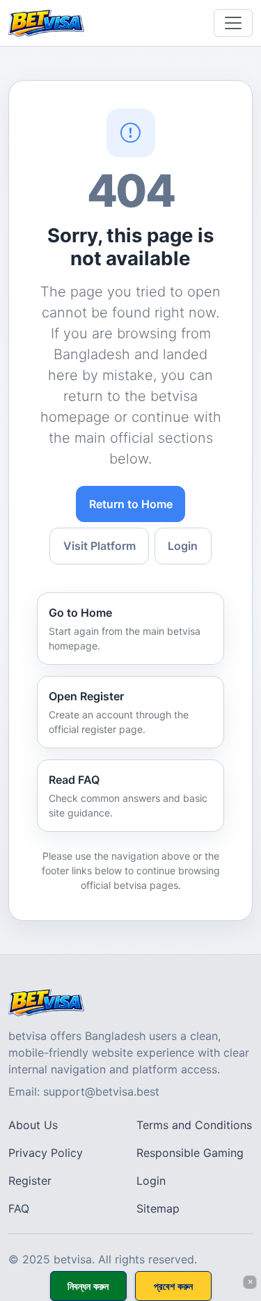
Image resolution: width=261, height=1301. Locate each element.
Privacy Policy (45, 1153)
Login (183, 546)
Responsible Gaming (190, 1153)
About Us (33, 1125)
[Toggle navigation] (233, 23)
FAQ (18, 1208)
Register (30, 1181)
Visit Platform (99, 546)
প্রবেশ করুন (173, 1286)
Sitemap (158, 1208)
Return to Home (131, 504)
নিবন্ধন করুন (88, 1286)
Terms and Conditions (194, 1125)
